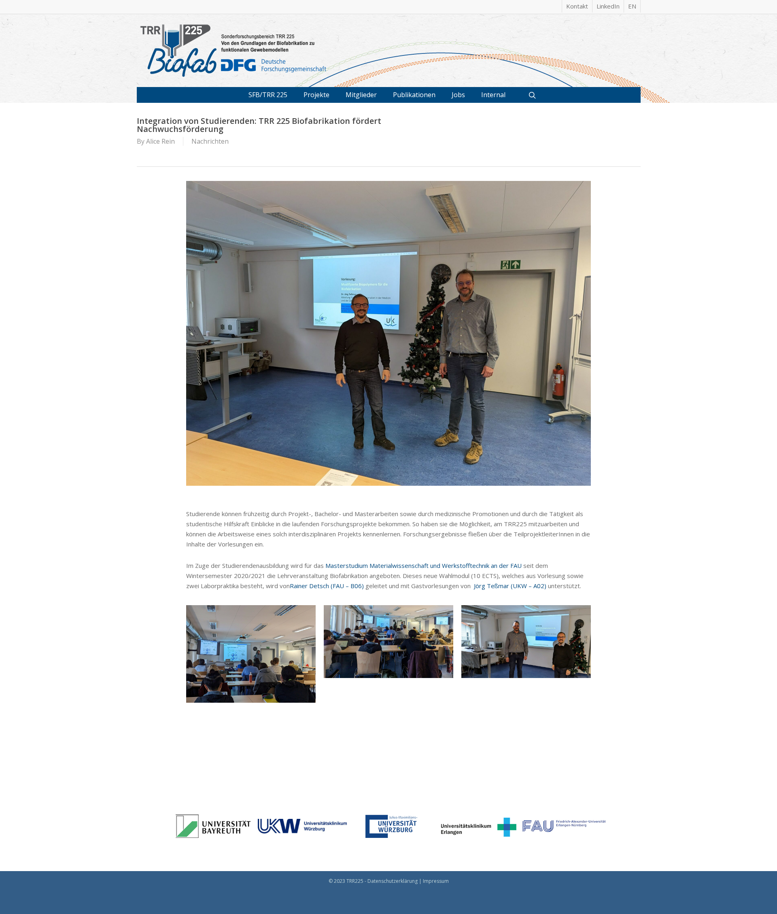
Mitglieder (361, 94)
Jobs (458, 94)
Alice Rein (160, 141)
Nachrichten (210, 141)
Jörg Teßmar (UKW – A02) (510, 586)
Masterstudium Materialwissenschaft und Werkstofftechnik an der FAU (423, 565)
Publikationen (414, 94)
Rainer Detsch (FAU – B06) (327, 586)
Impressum (436, 881)
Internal (493, 94)
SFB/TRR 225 (267, 94)
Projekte (316, 94)
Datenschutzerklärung (392, 881)
